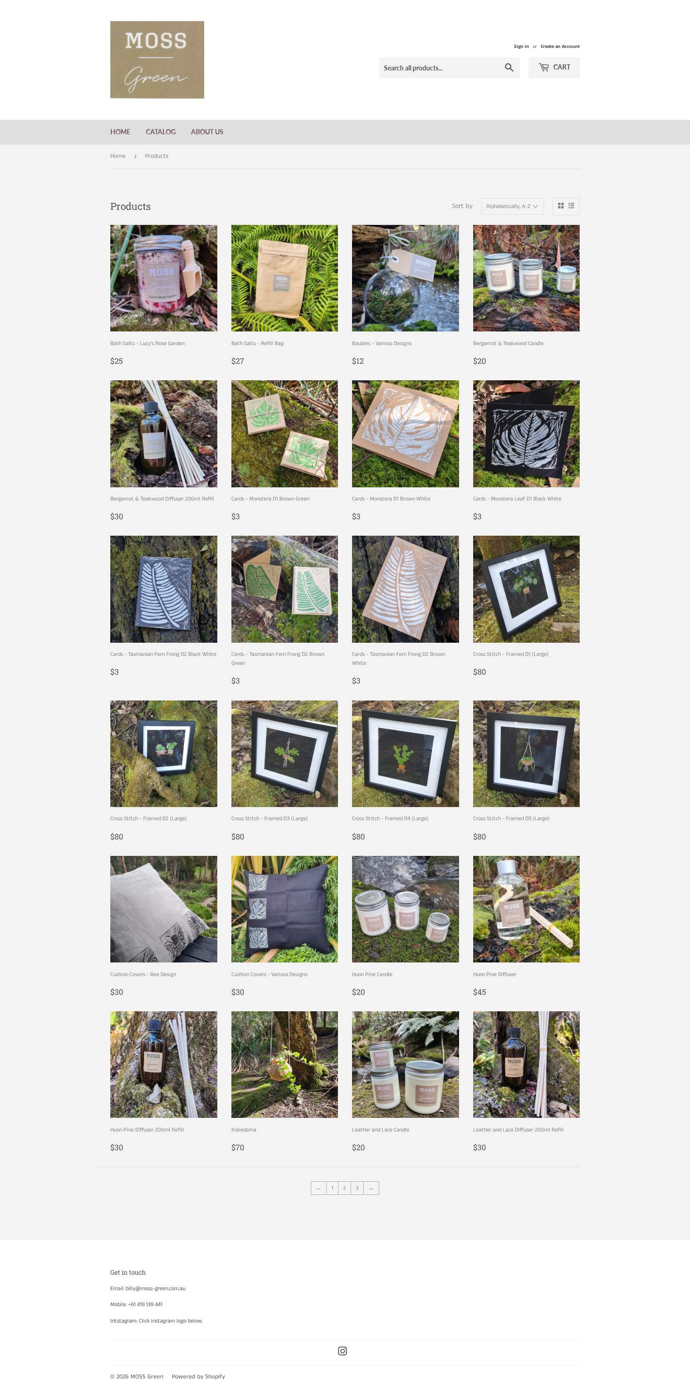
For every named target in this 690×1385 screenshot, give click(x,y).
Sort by (462, 206)
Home (120, 132)
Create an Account (560, 46)
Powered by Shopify (198, 1376)
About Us (207, 132)
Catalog (161, 132)
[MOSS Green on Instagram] (342, 1353)
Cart (561, 67)
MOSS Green (146, 1376)
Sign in (521, 46)
